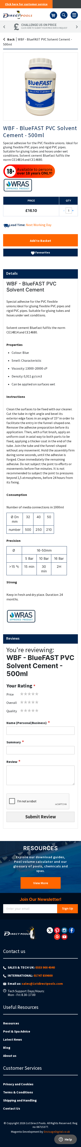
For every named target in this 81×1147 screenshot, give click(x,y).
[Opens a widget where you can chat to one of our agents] (65, 1140)
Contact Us (11, 1108)
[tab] (40, 274)
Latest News (12, 1039)
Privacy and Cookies (18, 1084)
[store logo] (26, 14)
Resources (11, 1023)
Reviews (13, 638)
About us (9, 1056)
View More (40, 883)
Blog (6, 1047)
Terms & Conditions (18, 1092)
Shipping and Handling (20, 1100)
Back (11, 39)
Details (12, 273)
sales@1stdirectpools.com (42, 983)
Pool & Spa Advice (16, 1031)
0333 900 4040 (45, 967)
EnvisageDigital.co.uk (57, 1131)
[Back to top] (74, 1133)
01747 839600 (43, 975)
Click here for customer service (26, 4)
